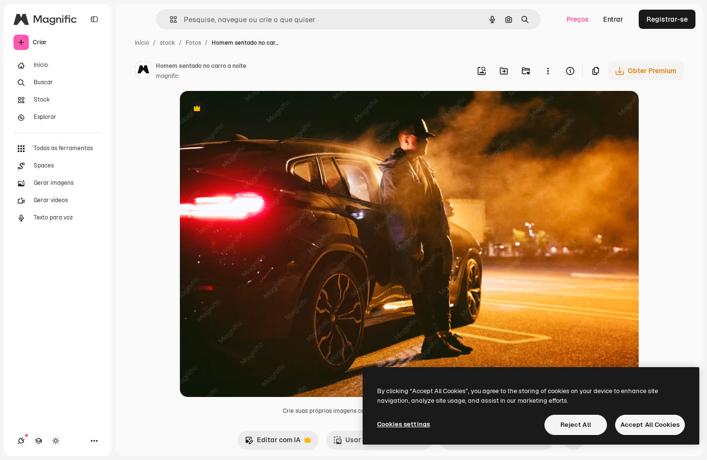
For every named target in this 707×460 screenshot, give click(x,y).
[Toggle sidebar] (94, 19)
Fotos (193, 43)
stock (167, 43)
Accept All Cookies (650, 425)
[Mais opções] (547, 70)
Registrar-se (667, 19)
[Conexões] (21, 440)
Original (241, 109)
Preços (578, 19)
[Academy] (38, 440)
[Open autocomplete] (169, 19)
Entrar (613, 19)
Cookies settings (403, 424)
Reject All (575, 425)
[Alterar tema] (55, 440)
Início (142, 43)
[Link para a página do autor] (143, 71)
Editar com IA (273, 442)
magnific (167, 76)
